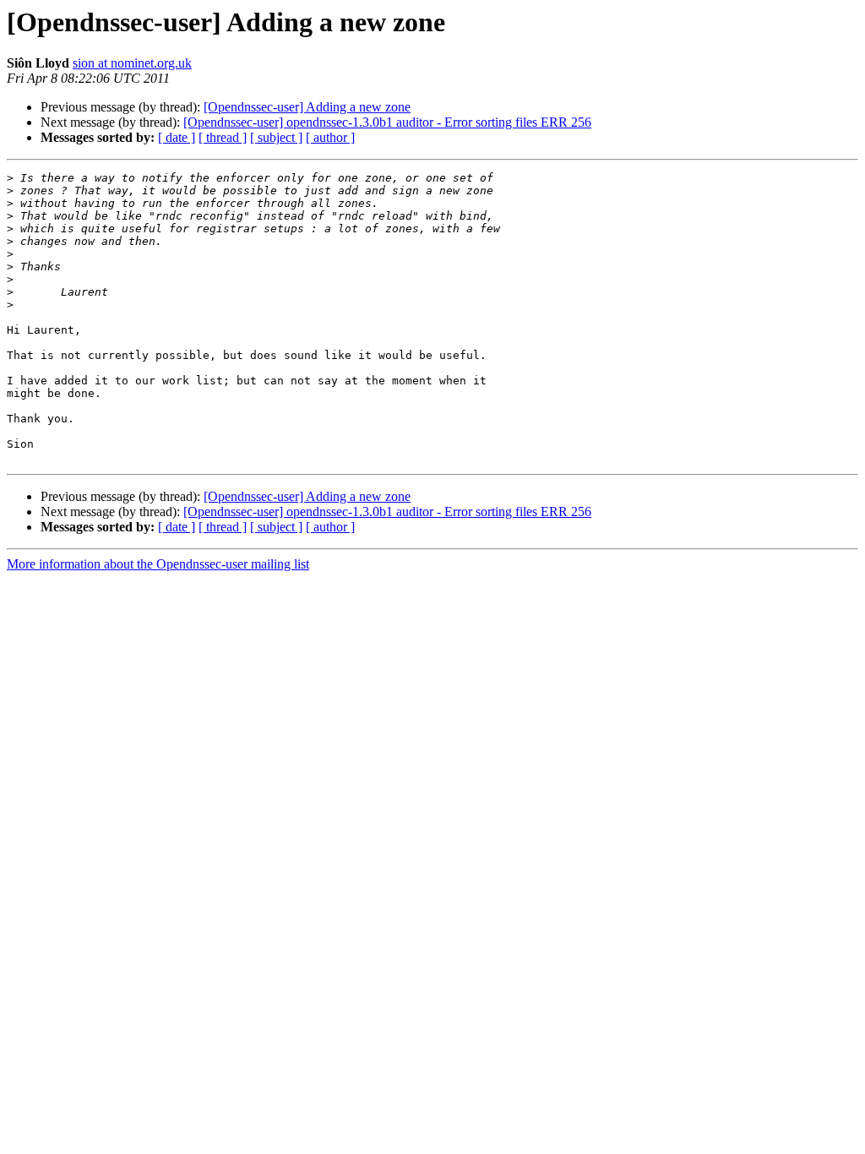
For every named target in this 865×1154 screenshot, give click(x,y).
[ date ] (176, 137)
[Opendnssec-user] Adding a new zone (307, 107)
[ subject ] (276, 137)
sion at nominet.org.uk (132, 63)
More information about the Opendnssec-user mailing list (158, 564)
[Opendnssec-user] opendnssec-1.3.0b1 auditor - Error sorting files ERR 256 (387, 122)
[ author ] (330, 137)
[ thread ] (223, 137)
